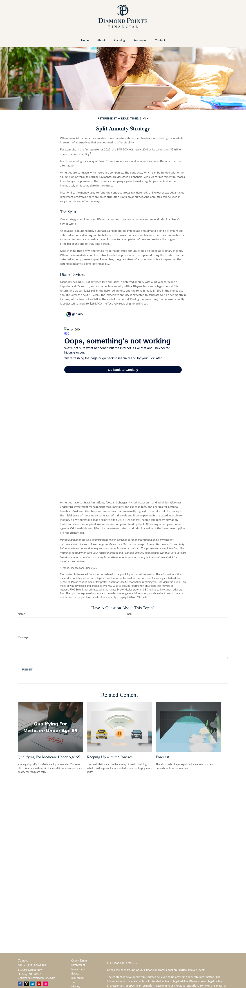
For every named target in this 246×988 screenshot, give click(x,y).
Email (128, 613)
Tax (73, 982)
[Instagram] (45, 984)
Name (21, 613)
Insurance (77, 977)
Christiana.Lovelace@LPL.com (36, 977)
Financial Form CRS (124, 963)
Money (75, 986)
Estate (75, 973)
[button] (85, 40)
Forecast (162, 756)
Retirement (78, 964)
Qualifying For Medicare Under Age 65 (49, 756)
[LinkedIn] (32, 984)
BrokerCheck (196, 970)
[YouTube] (39, 984)
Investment (78, 969)
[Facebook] (20, 984)
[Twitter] (26, 984)
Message (23, 637)
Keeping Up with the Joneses (110, 756)
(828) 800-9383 (36, 965)
